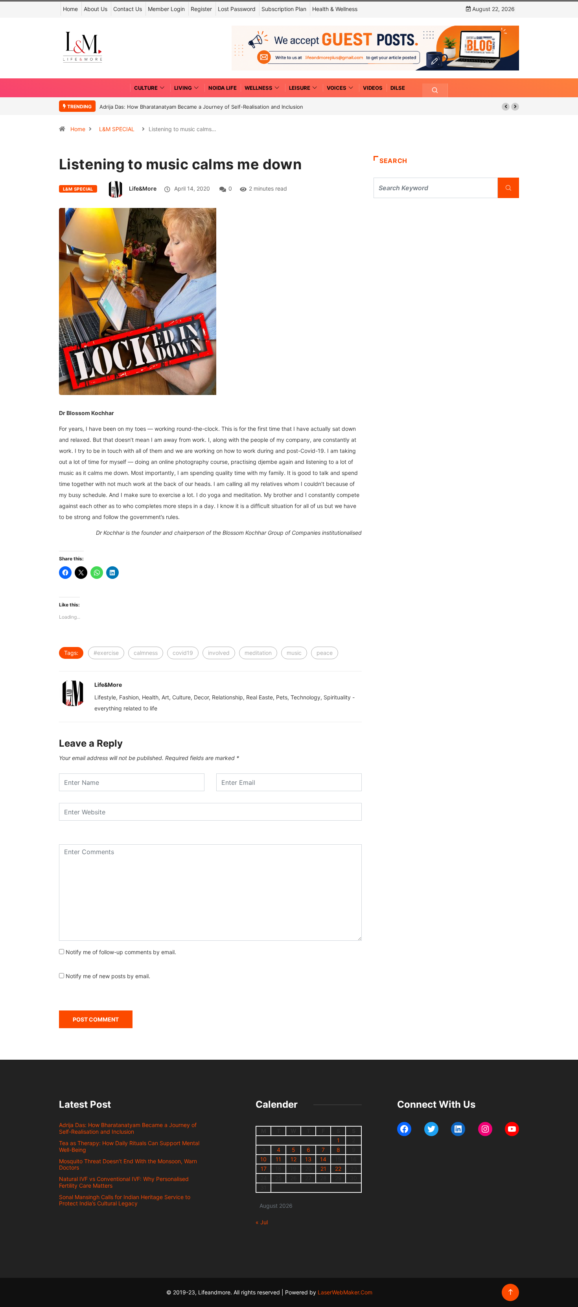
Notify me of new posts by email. (108, 976)
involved (219, 652)
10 (263, 1159)
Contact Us (127, 9)
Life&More (142, 188)
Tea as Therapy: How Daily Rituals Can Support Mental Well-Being (129, 1146)
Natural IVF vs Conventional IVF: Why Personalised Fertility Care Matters (124, 1182)
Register (201, 9)
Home (70, 9)
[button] (506, 107)
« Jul (262, 1222)
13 (308, 1159)
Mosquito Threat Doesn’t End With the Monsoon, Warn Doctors (128, 1164)
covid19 (183, 652)
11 (278, 1159)
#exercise (106, 652)
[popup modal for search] (435, 90)
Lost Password (237, 9)
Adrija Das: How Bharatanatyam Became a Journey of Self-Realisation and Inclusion (201, 107)
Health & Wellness (334, 9)
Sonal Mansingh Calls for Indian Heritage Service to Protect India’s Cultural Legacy (124, 1200)
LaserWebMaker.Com (345, 1292)
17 (264, 1168)
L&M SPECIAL (116, 129)
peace (325, 652)
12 (293, 1159)
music (294, 652)
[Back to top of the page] (511, 1292)
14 (323, 1159)
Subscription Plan (283, 9)
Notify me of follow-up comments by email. (121, 952)
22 (338, 1168)
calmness (146, 652)
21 (323, 1168)
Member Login (166, 9)
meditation (258, 652)
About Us (95, 9)
